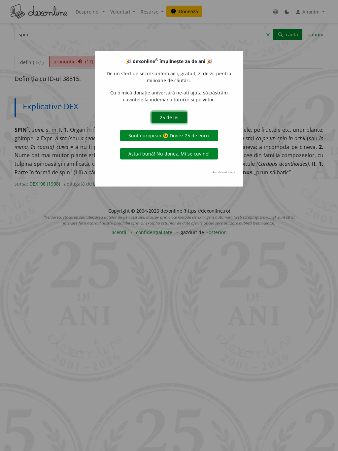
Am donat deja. (224, 172)
